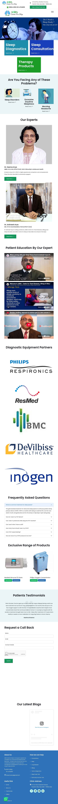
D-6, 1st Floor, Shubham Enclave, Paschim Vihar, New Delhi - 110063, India (42, 3)
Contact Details (9, 645)
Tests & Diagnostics (36, 771)
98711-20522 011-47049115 (9, 770)
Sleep (33, 761)
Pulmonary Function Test (38, 777)
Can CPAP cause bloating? (13, 532)
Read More (10, 179)
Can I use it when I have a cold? (14, 524)
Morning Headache (46, 107)
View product (8, 580)
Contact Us (9, 800)
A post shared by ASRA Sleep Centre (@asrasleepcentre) (44, 742)
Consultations (35, 758)
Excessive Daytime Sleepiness (29, 101)
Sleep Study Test (36, 774)
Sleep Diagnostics (16, 47)
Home (7, 784)
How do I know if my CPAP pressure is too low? (18, 536)
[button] (25, 584)
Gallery (7, 794)
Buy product (16, 580)
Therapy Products (26, 64)
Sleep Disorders (12, 100)
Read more (9, 53)
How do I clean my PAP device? (14, 517)
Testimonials (9, 791)
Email (6, 639)
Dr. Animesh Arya (11, 225)
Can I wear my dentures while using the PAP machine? (21, 521)
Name (6, 633)
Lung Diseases (35, 764)
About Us (8, 788)
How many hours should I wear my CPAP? (17, 528)
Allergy (33, 768)
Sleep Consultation (42, 47)
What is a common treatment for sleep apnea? (19, 505)
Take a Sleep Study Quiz (38, 7)
